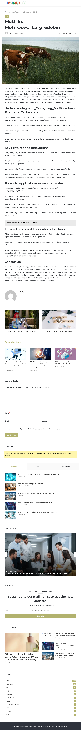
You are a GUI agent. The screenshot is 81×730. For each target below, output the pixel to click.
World (8, 680)
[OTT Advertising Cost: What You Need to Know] (65, 354)
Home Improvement (13, 704)
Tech (13, 12)
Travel (8, 714)
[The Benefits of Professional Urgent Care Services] (10, 515)
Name (7, 413)
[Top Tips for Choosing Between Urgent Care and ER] (10, 477)
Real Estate (10, 697)
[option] (40, 554)
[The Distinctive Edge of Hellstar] (10, 487)
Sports (8, 711)
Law (7, 708)
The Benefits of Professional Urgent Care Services (37, 512)
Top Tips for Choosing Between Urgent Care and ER (38, 474)
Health (8, 701)
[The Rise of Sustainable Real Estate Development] (48, 636)
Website (44, 421)
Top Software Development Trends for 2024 (35, 503)
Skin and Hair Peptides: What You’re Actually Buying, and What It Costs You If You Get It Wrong (21, 657)
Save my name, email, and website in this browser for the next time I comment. (33, 429)
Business (9, 694)
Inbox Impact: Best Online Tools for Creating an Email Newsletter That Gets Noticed (15, 365)
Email (7, 421)
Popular (14, 466)
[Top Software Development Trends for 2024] (10, 506)
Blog (7, 691)
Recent (39, 466)
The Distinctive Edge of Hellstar (30, 484)
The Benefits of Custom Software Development (36, 493)
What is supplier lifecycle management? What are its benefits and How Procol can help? (40, 365)
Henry (22, 291)
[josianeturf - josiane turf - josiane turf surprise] (16, 3)
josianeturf (9, 684)
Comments (65, 466)
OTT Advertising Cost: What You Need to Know (64, 363)
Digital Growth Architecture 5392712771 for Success (31, 573)
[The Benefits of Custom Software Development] (10, 496)
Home (8, 12)
